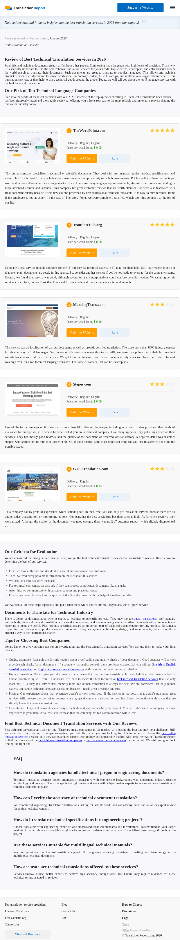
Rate (115, 158)
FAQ (64, 918)
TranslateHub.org (87, 225)
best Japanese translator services (106, 740)
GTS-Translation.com (90, 469)
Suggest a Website (140, 7)
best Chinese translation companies (60, 740)
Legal (125, 918)
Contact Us (68, 911)
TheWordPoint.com (89, 130)
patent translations (145, 618)
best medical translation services (137, 679)
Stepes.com (82, 384)
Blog (64, 904)
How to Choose (132, 904)
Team (125, 924)
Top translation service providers (25, 904)
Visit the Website (82, 158)
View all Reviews (27, 934)
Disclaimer (129, 911)
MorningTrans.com (88, 304)
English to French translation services (61, 669)
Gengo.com (12, 924)
